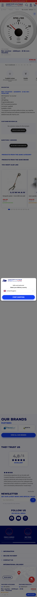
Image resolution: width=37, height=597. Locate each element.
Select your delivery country (18, 287)
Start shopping (18, 297)
